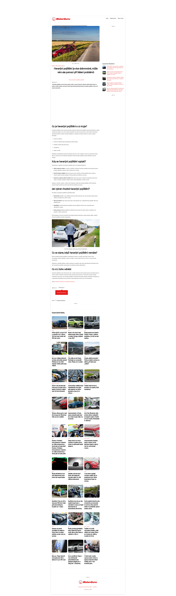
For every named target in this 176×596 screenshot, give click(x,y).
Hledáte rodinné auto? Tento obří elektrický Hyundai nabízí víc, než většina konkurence (74, 476)
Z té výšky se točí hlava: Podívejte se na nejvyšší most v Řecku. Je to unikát (75, 360)
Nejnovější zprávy (60, 65)
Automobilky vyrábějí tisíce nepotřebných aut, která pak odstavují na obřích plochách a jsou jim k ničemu (75, 389)
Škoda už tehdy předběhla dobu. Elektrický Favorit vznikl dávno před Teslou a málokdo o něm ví (75, 531)
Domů (53, 65)
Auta (107, 18)
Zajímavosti (113, 18)
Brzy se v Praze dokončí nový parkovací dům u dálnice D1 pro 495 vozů (58, 558)
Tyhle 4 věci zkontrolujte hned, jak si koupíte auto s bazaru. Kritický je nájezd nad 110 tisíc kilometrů (59, 388)
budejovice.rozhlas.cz (60, 281)
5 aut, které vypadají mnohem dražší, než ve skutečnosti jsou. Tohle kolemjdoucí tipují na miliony (90, 477)
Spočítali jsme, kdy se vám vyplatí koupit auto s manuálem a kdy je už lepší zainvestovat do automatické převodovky (75, 504)
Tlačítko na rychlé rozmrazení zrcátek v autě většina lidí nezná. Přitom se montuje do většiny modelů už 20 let (91, 532)
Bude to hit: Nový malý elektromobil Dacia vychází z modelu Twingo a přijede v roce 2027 (75, 335)
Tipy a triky (120, 18)
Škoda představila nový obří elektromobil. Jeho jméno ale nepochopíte (58, 475)
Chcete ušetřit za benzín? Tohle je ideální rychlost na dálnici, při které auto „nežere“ (91, 361)
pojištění (82, 79)
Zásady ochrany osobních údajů (85, 586)
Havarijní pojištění (76, 79)
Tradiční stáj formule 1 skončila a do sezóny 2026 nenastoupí (91, 387)
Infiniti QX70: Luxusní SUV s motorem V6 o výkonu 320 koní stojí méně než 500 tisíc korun (59, 335)
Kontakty (95, 586)
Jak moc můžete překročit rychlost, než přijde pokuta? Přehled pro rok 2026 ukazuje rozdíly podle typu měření (59, 361)
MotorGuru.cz (87, 589)
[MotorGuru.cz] (61, 20)
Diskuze (62, 287)
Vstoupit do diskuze (61, 292)
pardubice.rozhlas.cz (70, 281)
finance (70, 79)
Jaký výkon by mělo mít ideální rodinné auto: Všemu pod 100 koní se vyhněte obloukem (115, 79)
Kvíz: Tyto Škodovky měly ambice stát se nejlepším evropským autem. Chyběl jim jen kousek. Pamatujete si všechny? (91, 416)
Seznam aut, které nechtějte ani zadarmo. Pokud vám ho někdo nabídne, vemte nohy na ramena (58, 532)
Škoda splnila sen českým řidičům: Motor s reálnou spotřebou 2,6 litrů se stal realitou (91, 335)
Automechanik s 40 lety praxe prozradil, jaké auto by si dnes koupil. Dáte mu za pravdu (75, 416)
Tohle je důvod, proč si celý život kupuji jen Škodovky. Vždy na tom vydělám (59, 415)
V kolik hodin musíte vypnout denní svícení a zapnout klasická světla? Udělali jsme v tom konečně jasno (91, 559)
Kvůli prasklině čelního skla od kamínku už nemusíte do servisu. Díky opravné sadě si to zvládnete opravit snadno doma (92, 504)
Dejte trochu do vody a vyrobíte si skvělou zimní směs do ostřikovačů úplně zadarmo (75, 443)
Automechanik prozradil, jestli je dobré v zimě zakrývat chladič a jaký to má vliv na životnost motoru (91, 444)
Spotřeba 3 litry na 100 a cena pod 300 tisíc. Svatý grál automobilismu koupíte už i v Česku (59, 504)
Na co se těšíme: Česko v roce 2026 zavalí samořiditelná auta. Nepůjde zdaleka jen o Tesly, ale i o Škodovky (75, 559)
